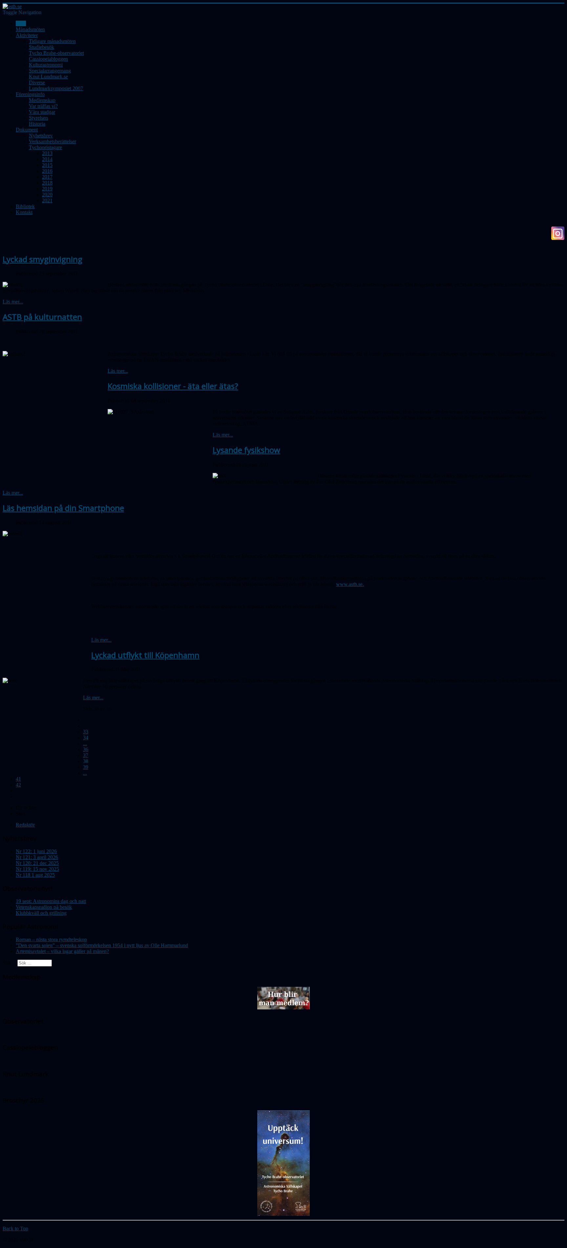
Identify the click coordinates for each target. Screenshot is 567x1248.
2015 (47, 165)
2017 (47, 177)
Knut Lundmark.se (48, 76)
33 (85, 731)
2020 (47, 194)
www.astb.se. (350, 584)
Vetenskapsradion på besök (44, 907)
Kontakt (24, 212)
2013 (47, 153)
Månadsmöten (30, 29)
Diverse (37, 82)
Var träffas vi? (43, 106)
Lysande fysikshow (246, 449)
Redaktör (25, 825)
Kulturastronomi (46, 65)
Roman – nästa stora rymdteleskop (51, 939)
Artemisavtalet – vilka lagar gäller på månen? (62, 951)
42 (18, 785)
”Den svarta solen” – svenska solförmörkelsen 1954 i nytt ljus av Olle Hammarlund (102, 945)
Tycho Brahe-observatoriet (56, 53)
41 (18, 779)
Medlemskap (42, 100)
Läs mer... (13, 301)
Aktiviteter (27, 35)
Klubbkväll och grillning (41, 913)
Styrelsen (38, 118)
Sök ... (9, 962)
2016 (47, 171)
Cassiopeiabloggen (48, 59)
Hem (21, 23)
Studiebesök (41, 47)
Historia (37, 124)
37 (85, 755)
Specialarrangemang (50, 70)
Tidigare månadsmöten (52, 41)
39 (85, 767)
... (85, 743)
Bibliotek (25, 206)
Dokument (27, 129)
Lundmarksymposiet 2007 (56, 88)
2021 (47, 200)
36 (85, 749)
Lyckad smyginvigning (42, 259)
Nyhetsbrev (41, 135)
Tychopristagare (45, 147)
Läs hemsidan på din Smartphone (63, 507)
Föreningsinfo (30, 94)
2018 (47, 182)
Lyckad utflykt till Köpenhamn (145, 655)
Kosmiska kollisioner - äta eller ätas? (173, 385)
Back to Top (15, 1228)
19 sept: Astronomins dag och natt (51, 901)
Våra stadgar (42, 112)
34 (85, 737)
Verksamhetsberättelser (52, 141)
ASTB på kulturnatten (42, 316)
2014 (47, 159)
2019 (47, 188)
